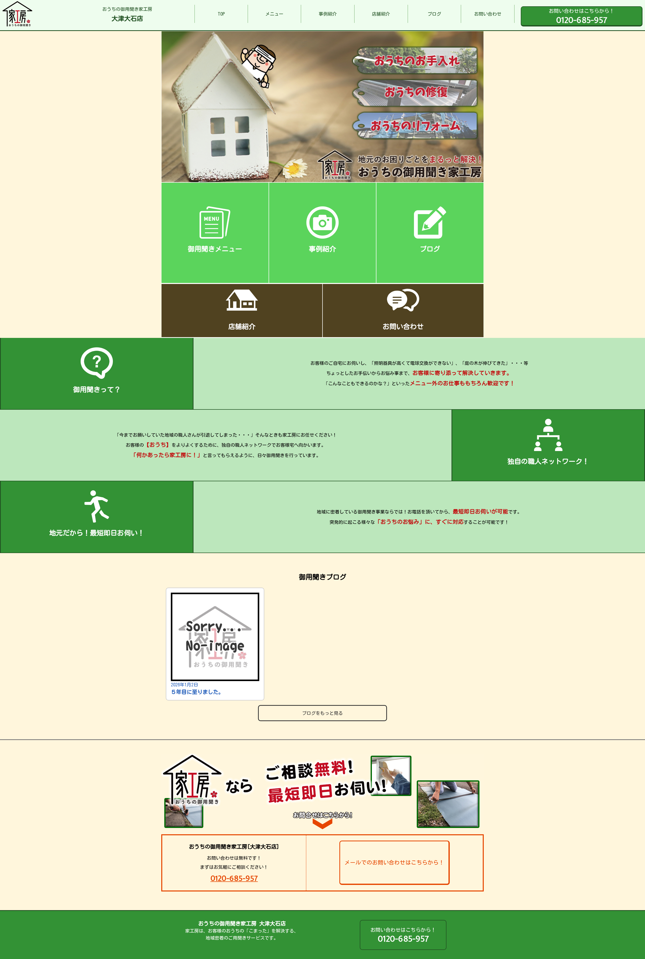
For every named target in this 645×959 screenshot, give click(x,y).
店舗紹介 (381, 14)
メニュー (274, 14)
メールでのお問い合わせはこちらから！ (394, 862)
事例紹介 (328, 14)
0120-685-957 (234, 878)
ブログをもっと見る (322, 713)
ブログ (434, 14)
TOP (221, 14)
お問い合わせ (487, 14)
